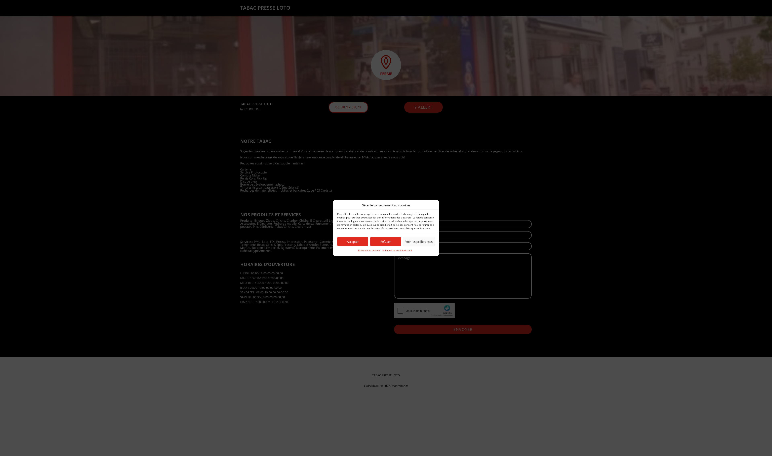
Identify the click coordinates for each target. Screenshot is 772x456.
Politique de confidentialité (397, 250)
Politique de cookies (369, 250)
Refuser (385, 242)
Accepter (353, 242)
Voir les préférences (419, 242)
